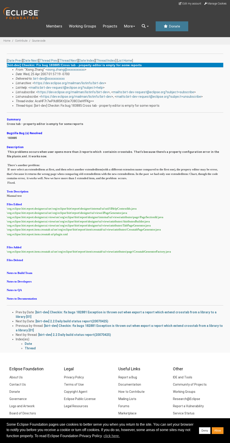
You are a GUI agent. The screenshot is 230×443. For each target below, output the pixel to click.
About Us (16, 377)
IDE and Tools (182, 377)
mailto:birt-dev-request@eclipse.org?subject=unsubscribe (158, 96)
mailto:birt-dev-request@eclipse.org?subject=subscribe (153, 92)
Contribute (21, 40)
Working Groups (82, 26)
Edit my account (191, 3)
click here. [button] (112, 436)
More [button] (128, 26)
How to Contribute (131, 391)
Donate (174, 26)
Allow (217, 430)
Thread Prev (49, 60)
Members (54, 26)
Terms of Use (74, 384)
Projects (110, 26)
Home (6, 40)
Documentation (129, 384)
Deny (204, 430)
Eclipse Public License (80, 399)
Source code (38, 40)
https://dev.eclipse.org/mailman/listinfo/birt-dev (69, 83)
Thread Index (105, 60)
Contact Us (17, 384)
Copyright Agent (75, 391)
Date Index (86, 60)
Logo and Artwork (22, 406)
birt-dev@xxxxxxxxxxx (49, 78)
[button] (145, 26)
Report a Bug (127, 377)
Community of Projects (190, 384)
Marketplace (127, 413)
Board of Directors (22, 413)
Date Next (31, 60)
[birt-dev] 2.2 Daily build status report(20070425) (71, 321)
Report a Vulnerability (188, 406)
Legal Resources (76, 406)
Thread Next (68, 60)
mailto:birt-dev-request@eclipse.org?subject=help (66, 87)
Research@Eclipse (186, 399)
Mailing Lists (127, 399)
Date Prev (15, 60)
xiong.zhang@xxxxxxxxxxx (66, 69)
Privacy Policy (74, 377)
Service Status (184, 413)
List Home (124, 60)
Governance (18, 399)
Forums (123, 406)
